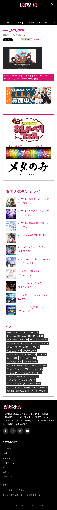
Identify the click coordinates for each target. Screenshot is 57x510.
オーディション (14, 365)
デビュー (23, 369)
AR (34, 332)
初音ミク (42, 387)
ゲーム (11, 369)
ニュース (7, 22)
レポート (19, 22)
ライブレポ (34, 384)
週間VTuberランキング (26, 391)
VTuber (31, 22)
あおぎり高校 (14, 351)
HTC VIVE (38, 336)
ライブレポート (14, 387)
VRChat (43, 343)
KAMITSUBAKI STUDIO (17, 339)
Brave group (13, 336)
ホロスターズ (31, 376)
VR (54, 22)
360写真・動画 (14, 332)
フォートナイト (14, 376)
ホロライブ (13, 380)
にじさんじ (13, 354)
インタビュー (30, 362)
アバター (12, 358)
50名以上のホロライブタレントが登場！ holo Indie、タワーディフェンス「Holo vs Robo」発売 (28, 77)
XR (35, 347)
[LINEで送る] (27, 39)
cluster (26, 336)
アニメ (42, 354)
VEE (24, 343)
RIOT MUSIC (13, 343)
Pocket (36, 39)
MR (44, 339)
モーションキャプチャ (16, 384)
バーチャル (13, 373)
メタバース (43, 22)
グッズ (42, 365)
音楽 (43, 391)
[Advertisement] (28, 13)
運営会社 (7, 485)
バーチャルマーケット (31, 373)
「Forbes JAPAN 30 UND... (35, 235)
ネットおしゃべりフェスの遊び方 (25, 145)
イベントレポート (27, 358)
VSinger (12, 347)
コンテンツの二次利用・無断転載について (21, 494)
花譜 (10, 391)
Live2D (34, 339)
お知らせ (7, 472)
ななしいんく (29, 351)
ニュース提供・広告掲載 (14, 490)
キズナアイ (30, 365)
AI (26, 332)
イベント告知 (14, 362)
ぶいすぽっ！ (29, 354)
